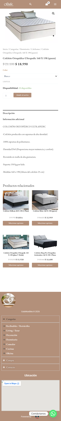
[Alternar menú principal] (55, 4)
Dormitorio (24, 49)
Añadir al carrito (22, 95)
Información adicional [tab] (13, 119)
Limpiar (6, 81)
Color (5, 70)
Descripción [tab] (9, 113)
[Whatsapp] (53, 413)
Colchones (35, 49)
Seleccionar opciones (16, 223)
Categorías (13, 49)
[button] (30, 4)
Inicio (5, 49)
